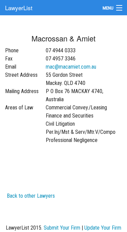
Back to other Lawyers (31, 196)
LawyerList (19, 7)
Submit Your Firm (62, 228)
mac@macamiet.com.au (71, 67)
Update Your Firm (102, 228)
